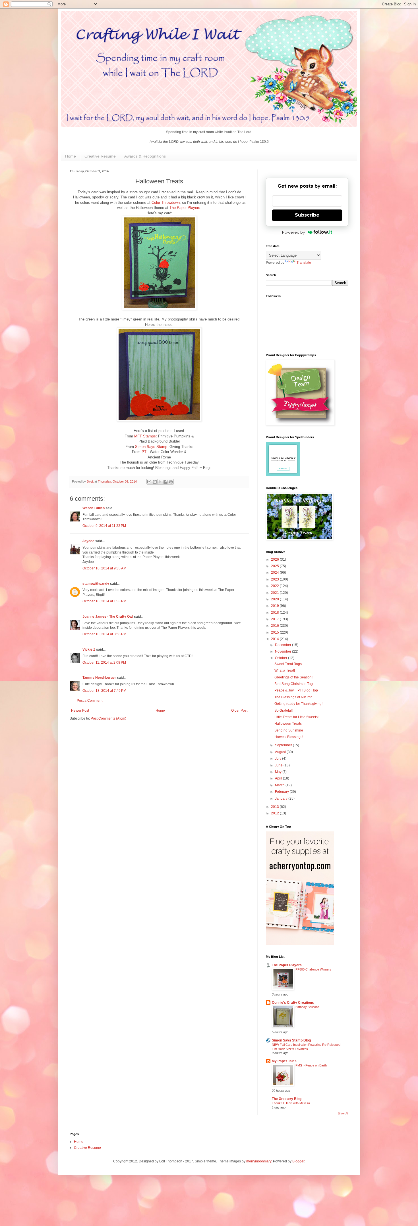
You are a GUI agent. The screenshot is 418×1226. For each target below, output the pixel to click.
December (283, 645)
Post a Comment (89, 701)
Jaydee (88, 541)
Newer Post (80, 710)
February (282, 792)
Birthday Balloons (307, 1007)
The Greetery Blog (286, 1099)
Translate (304, 263)
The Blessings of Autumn (293, 697)
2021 (275, 593)
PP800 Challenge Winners (313, 969)
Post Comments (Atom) (108, 718)
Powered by (293, 232)
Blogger (298, 1161)
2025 (275, 566)
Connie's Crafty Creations (293, 1003)
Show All (343, 1113)
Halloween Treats (288, 724)
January (281, 798)
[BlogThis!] (155, 482)
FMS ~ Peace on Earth (311, 1065)
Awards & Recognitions (145, 156)
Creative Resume (100, 156)
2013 (275, 807)
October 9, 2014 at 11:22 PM (104, 526)
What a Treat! (284, 670)
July (278, 758)
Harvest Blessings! (288, 737)
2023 (275, 579)
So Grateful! (283, 710)
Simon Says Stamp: (151, 447)
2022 (275, 586)
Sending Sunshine (288, 730)
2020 (275, 599)
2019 (275, 606)
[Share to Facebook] (165, 482)
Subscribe (307, 215)
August (281, 752)
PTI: (145, 452)
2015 (275, 632)
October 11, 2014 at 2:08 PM (104, 663)
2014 (275, 639)
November (283, 651)
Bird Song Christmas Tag (293, 684)
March (280, 785)
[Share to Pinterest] (171, 482)
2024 (275, 573)
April (279, 778)
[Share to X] (160, 482)
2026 (275, 559)
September (284, 745)
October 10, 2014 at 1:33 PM (104, 601)
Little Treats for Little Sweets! (296, 717)
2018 (275, 613)
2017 (275, 619)
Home (70, 156)
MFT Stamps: (145, 436)
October (281, 658)
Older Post (239, 710)
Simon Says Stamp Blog (291, 1040)
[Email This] (149, 482)
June (279, 765)
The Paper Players (184, 208)
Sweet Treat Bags (288, 664)
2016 (275, 626)
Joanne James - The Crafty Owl (107, 617)
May (278, 772)
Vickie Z (88, 649)
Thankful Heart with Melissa (291, 1103)
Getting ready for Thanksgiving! (298, 704)
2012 (275, 813)
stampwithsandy (95, 584)
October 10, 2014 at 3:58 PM (104, 634)
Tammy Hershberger (99, 678)
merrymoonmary (258, 1161)
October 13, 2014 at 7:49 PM (104, 691)
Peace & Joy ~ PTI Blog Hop (296, 690)
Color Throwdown (166, 202)
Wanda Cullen (93, 508)
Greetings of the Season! (293, 677)
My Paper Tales (284, 1061)
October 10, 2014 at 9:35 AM (104, 568)
